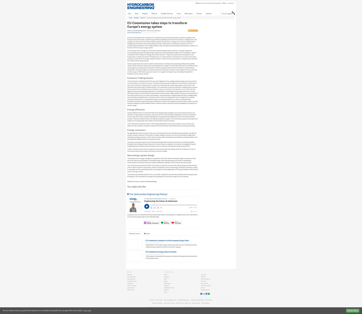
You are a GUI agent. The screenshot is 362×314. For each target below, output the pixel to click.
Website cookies (205, 290)
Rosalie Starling (138, 30)
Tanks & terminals (132, 281)
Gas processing (131, 277)
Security (203, 287)
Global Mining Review (183, 300)
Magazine (145, 13)
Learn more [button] (87, 310)
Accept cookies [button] (353, 310)
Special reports (131, 287)
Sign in (225, 3)
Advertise (209, 13)
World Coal (188, 303)
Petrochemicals (131, 279)
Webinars (154, 13)
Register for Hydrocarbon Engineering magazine (209, 3)
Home (129, 13)
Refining (129, 274)
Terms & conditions (206, 285)
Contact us (231, 3)
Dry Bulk (151, 300)
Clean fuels (130, 283)
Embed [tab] (148, 233)
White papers (189, 13)
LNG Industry (208, 300)
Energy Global (159, 300)
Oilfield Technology (157, 303)
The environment (131, 285)
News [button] (136, 13)
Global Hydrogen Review (170, 300)
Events (179, 13)
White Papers (167, 283)
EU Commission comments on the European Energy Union (167, 240)
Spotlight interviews (167, 13)
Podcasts (199, 13)
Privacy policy (204, 283)
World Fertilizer (196, 303)
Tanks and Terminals (169, 303)
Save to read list (193, 30)
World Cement (180, 303)
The (148, 194)
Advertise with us (205, 279)
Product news (130, 290)
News (165, 279)
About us (203, 277)
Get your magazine (227, 13)
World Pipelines (205, 303)
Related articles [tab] (135, 233)
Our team (203, 281)
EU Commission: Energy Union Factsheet (161, 252)
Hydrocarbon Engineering (134, 32)
